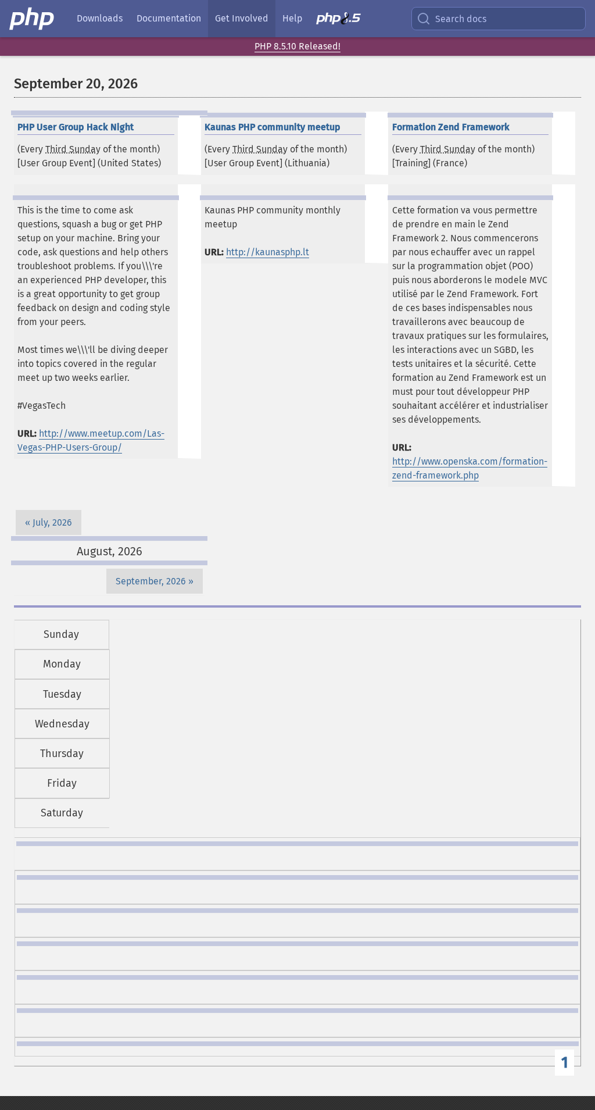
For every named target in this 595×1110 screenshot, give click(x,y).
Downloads (100, 18)
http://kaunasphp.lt (267, 252)
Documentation (169, 18)
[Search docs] (426, 19)
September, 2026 (151, 581)
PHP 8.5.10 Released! (297, 46)
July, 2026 (52, 522)
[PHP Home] (32, 18)
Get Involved (241, 18)
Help (292, 18)
